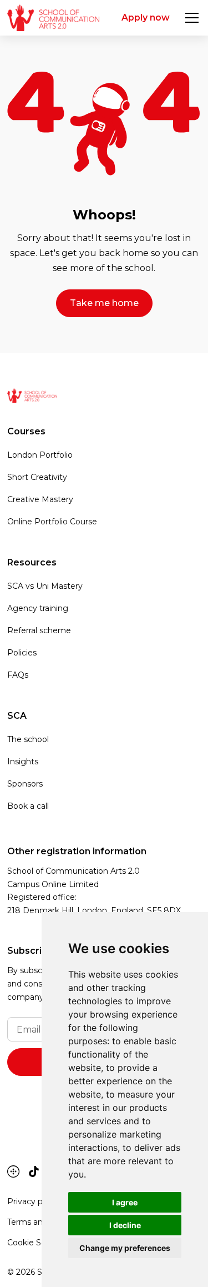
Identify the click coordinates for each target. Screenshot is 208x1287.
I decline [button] (125, 1225)
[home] (53, 17)
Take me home (104, 303)
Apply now (145, 17)
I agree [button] (125, 1202)
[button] (190, 17)
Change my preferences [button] (124, 1248)
